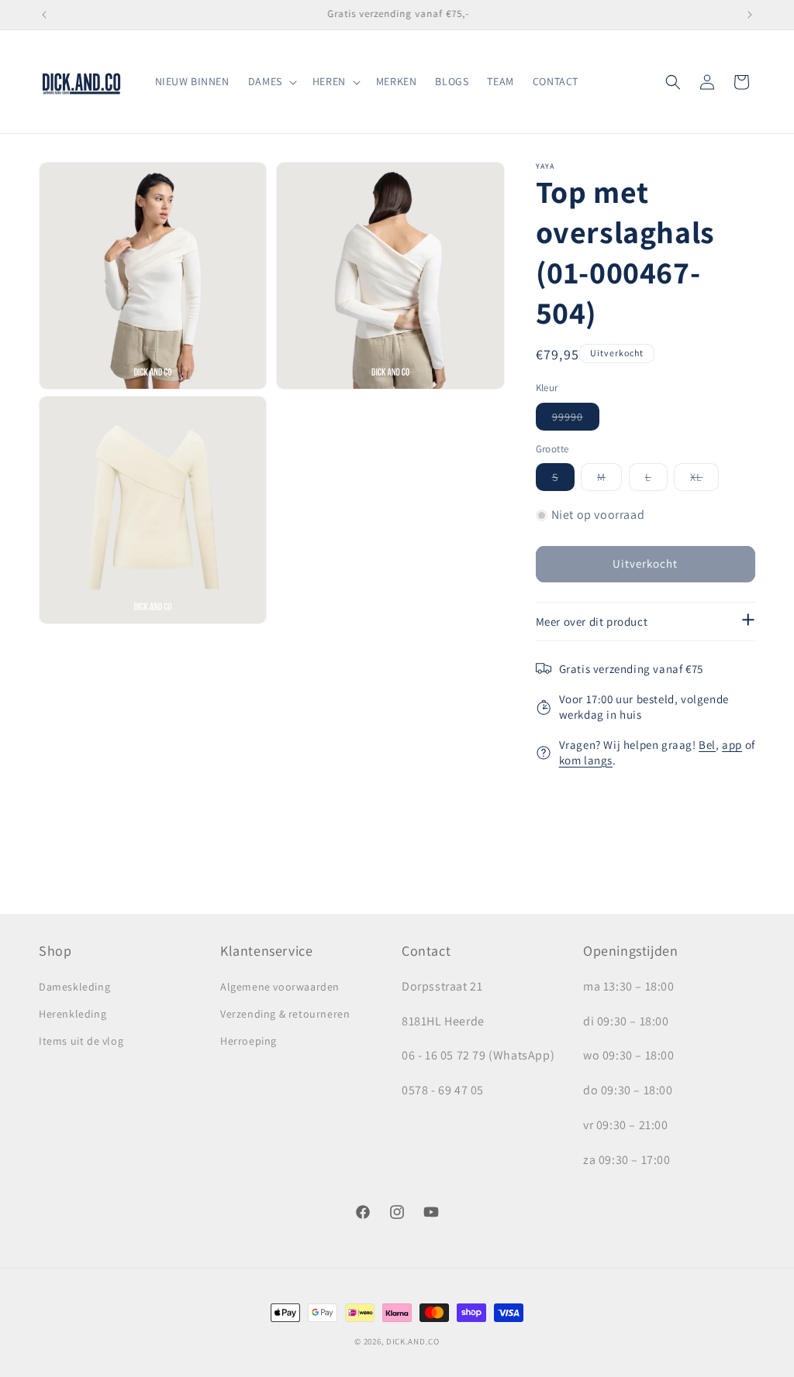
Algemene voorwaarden (280, 987)
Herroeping (248, 1041)
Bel (707, 744)
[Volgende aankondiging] (750, 14)
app (732, 744)
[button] (271, 81)
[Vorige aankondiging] (44, 14)
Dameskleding (74, 987)
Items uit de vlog (81, 1041)
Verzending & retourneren (285, 1014)
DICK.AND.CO (413, 1341)
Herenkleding (72, 1014)
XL (704, 480)
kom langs (586, 760)
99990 (575, 420)
